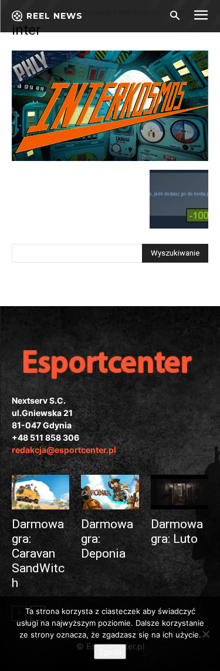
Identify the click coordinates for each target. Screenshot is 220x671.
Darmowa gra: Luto (177, 531)
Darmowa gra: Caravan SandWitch (38, 553)
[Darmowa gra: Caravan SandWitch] (40, 492)
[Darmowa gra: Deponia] (109, 492)
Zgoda (110, 651)
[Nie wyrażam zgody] (205, 634)
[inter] (110, 158)
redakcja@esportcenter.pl (64, 450)
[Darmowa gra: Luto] (179, 492)
